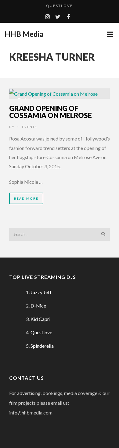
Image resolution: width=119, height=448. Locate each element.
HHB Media (24, 34)
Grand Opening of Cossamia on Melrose (50, 111)
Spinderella (42, 346)
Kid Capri (40, 319)
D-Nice (38, 305)
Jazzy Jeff (41, 292)
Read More (26, 198)
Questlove (59, 5)
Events (29, 127)
